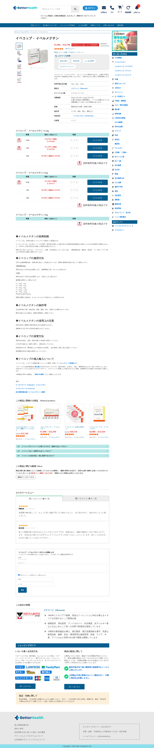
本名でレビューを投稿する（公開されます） (33, 575)
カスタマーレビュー (67, 66)
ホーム (16, 32)
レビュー (21, 563)
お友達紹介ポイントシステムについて (29, 740)
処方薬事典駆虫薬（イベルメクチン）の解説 (30, 392)
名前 (19, 579)
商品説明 (76, 61)
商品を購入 (64, 61)
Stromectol (31, 388)
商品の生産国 (39, 374)
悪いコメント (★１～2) (86, 498)
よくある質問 (89, 61)
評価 (20, 557)
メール (20, 584)
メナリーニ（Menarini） (79, 88)
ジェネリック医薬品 (67, 363)
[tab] (39, 498)
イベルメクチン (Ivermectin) (83, 116)
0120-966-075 (106, 727)
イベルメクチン (24, 32)
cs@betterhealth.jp (103, 736)
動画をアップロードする (26, 477)
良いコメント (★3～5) (39, 499)
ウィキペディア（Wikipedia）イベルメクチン (31, 385)
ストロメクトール (22, 388)
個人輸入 (38, 366)
